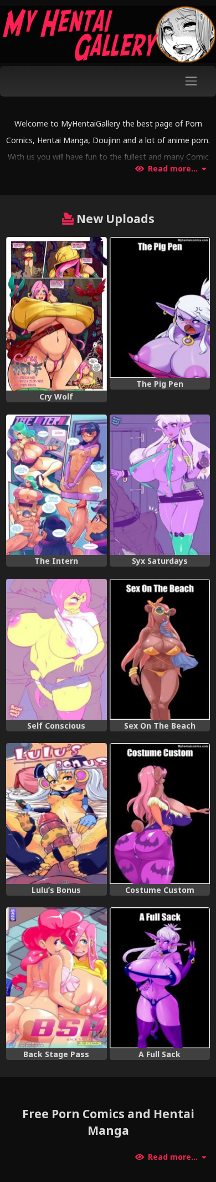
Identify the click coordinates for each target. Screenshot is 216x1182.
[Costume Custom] (160, 813)
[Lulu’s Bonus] (56, 813)
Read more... (173, 168)
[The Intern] (56, 485)
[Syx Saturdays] (160, 485)
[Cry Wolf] (56, 314)
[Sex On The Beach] (160, 649)
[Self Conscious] (56, 649)
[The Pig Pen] (160, 307)
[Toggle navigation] (191, 81)
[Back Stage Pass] (56, 977)
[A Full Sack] (160, 977)
